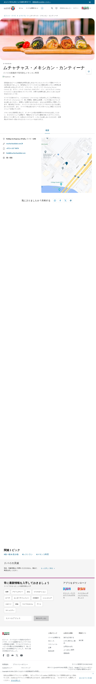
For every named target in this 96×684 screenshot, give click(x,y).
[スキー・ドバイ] (47, 489)
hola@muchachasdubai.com (16, 153)
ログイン (76, 8)
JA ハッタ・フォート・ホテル (18, 446)
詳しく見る (11, 540)
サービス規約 (75, 669)
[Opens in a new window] (60, 200)
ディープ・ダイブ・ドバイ (17, 366)
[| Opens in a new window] (8, 655)
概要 (47, 130)
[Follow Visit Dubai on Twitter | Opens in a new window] (17, 655)
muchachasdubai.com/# (14, 143)
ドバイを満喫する (31, 8)
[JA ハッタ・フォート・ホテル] (47, 409)
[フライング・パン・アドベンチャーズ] (47, 250)
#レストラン (27, 554)
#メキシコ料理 (42, 554)
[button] (85, 678)
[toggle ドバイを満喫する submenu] (37, 8)
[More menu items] (42, 8)
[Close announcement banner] (90, 2)
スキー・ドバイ (12, 525)
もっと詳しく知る (47, 568)
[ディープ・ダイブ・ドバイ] (47, 330)
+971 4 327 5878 (12, 148)
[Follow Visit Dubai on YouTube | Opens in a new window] (21, 655)
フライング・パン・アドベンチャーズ (22, 286)
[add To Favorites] (88, 71)
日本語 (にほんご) (65, 8)
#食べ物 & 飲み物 (11, 554)
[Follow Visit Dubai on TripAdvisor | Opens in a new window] (12, 655)
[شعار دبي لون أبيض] (6, 633)
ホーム (21, 8)
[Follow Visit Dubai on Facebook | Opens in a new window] (3, 655)
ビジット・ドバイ (10, 16)
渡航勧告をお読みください (41, 2)
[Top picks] (56, 8)
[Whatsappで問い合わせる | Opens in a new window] (55, 200)
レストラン (22, 16)
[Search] (52, 8)
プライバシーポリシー (80, 668)
